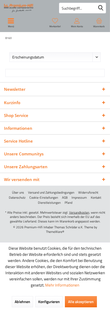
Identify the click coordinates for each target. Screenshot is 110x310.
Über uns (18, 192)
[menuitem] (99, 22)
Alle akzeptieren (81, 301)
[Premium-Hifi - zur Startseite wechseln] (27, 8)
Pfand (68, 203)
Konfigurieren (49, 301)
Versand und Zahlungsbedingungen (51, 192)
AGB (65, 197)
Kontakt (96, 197)
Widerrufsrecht (88, 192)
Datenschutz (17, 197)
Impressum (79, 197)
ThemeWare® (55, 231)
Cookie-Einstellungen (43, 197)
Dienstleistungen (49, 203)
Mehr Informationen (62, 285)
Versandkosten (79, 212)
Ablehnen (22, 301)
